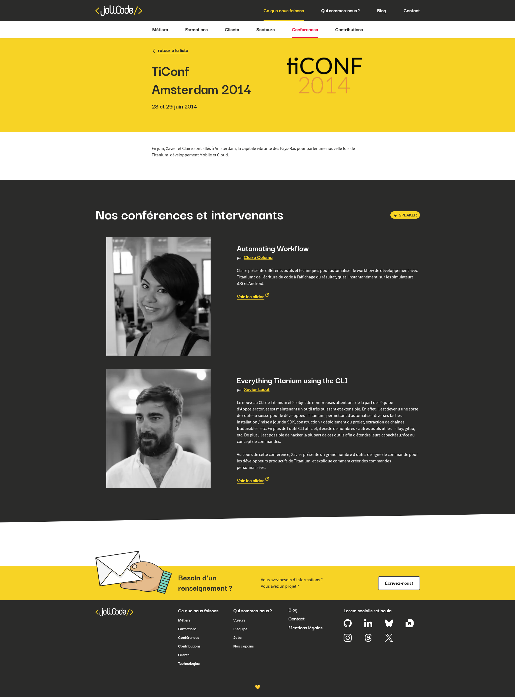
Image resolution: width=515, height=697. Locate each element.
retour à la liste (173, 50)
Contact (412, 10)
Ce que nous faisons (284, 10)
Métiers (160, 29)
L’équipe (240, 629)
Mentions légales (305, 627)
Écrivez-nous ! (399, 583)
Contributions (349, 29)
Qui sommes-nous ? (340, 10)
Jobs (237, 637)
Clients (232, 29)
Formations (196, 29)
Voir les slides (250, 296)
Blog (381, 10)
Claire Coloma (258, 257)
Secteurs (265, 29)
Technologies (189, 663)
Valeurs (239, 620)
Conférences (305, 29)
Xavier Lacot (257, 389)
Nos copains (243, 646)
